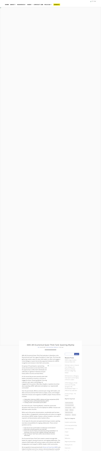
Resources (21, 4)
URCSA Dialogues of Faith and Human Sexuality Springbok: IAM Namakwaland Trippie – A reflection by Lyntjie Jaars (71, 386)
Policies (47, 4)
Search (76, 354)
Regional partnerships (68, 412)
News (29, 4)
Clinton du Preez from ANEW (50, 447)
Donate (57, 4)
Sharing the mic (67, 414)
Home (7, 4)
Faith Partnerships (49, 347)
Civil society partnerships (69, 405)
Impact (74, 407)
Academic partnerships (69, 402)
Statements (74, 414)
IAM (38, 347)
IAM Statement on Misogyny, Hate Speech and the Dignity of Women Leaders (72, 377)
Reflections (56, 347)
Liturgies (66, 409)
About (12, 4)
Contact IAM (38, 4)
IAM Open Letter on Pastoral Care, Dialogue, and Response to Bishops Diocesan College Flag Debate (72, 368)
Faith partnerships (68, 407)
